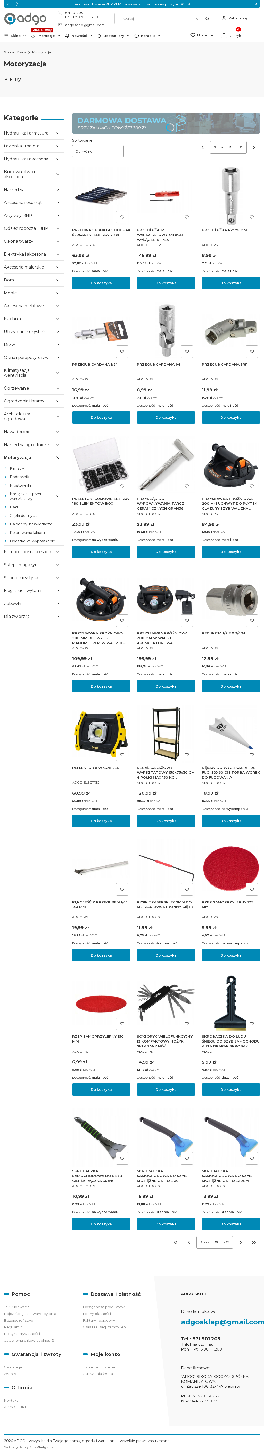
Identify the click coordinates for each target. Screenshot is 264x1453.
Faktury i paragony (99, 1320)
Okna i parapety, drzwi (27, 357)
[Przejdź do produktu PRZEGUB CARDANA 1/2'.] (101, 331)
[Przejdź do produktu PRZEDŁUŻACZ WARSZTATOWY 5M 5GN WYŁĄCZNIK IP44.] (166, 196)
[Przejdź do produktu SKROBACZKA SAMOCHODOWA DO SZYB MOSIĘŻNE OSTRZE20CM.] (231, 1137)
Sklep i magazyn (21, 564)
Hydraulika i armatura (26, 133)
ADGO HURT (15, 1407)
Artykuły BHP (18, 215)
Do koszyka (101, 283)
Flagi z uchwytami (22, 590)
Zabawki (12, 603)
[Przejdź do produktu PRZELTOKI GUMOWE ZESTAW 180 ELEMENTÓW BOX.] (101, 465)
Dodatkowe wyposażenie (32, 541)
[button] (256, 4)
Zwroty (10, 1374)
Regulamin (13, 1327)
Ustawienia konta (98, 1374)
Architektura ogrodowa (17, 416)
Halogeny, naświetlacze (31, 524)
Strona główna (15, 52)
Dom (9, 280)
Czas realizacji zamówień (104, 1327)
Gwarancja (13, 1367)
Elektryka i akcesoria (25, 254)
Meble (10, 292)
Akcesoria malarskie (24, 267)
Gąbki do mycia (23, 515)
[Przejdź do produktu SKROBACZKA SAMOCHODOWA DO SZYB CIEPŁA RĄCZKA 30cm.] (101, 1137)
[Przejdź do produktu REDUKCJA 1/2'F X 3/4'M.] (231, 599)
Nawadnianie (17, 431)
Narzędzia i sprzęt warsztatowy (26, 496)
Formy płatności (97, 1314)
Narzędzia (14, 189)
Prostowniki (20, 485)
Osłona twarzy (18, 241)
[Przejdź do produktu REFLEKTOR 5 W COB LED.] (101, 734)
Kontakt (148, 36)
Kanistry (17, 468)
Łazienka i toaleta (21, 146)
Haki (14, 507)
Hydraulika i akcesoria (26, 158)
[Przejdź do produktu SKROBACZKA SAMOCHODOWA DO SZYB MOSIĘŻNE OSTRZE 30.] (166, 1137)
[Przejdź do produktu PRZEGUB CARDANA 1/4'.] (166, 331)
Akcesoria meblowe (24, 305)
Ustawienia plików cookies (27, 1340)
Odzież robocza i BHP (26, 228)
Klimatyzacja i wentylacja (17, 373)
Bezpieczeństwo (18, 1320)
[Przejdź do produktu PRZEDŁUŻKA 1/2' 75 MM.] (231, 196)
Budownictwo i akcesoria (19, 174)
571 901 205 (74, 13)
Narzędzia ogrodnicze (26, 444)
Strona (218, 147)
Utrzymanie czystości (25, 331)
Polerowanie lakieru (27, 532)
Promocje (46, 36)
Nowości (79, 36)
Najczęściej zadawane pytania (30, 1314)
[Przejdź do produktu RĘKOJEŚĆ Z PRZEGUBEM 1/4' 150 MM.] (101, 868)
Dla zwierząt (16, 616)
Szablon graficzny (29, 1447)
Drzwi (10, 344)
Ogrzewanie (16, 388)
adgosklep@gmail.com (85, 25)
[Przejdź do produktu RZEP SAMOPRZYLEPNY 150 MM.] (101, 1003)
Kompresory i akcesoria (27, 551)
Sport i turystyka (21, 577)
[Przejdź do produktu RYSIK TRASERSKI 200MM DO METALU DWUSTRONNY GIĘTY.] (166, 868)
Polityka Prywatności (22, 1334)
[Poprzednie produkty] (189, 1242)
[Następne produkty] (240, 1242)
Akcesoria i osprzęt (23, 202)
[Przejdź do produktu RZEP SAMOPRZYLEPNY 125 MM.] (231, 868)
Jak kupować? (16, 1307)
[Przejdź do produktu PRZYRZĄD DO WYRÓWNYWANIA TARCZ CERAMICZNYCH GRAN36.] (166, 465)
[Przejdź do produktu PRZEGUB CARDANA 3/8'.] (231, 331)
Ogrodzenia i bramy (24, 401)
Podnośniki (20, 477)
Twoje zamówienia (99, 1367)
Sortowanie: (82, 140)
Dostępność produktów (104, 1307)
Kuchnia (12, 318)
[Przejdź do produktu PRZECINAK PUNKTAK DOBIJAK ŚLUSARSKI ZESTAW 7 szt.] (101, 196)
